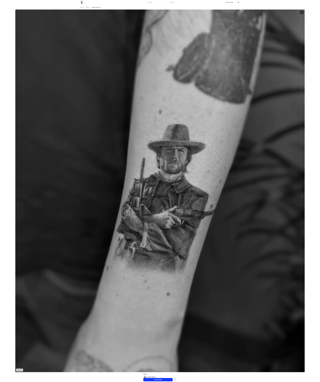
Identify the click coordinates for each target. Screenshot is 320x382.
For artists (229, 2)
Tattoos (172, 2)
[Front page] (82, 2)
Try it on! (19, 370)
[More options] (302, 12)
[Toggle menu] (238, 2)
